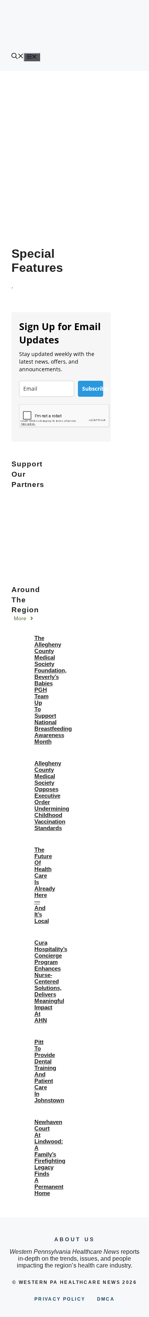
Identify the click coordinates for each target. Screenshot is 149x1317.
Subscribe (92, 388)
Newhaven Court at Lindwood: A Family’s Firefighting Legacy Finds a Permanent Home (49, 1157)
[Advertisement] (74, 149)
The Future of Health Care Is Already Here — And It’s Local (44, 885)
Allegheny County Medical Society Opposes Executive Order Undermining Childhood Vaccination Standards (51, 795)
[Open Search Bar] (17, 57)
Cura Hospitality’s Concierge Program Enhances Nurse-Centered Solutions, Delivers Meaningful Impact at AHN (50, 981)
